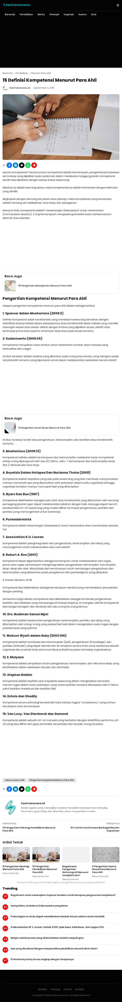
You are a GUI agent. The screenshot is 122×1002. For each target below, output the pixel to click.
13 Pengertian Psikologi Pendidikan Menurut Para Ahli (29, 829)
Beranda (10, 14)
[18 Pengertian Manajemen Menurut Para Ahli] (10, 290)
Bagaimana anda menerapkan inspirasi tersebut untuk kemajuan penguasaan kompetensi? (63, 895)
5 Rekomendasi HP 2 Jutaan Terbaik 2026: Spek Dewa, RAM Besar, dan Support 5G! (57, 927)
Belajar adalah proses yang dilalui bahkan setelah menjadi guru (47, 938)
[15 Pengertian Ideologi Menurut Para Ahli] (16, 861)
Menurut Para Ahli (11, 873)
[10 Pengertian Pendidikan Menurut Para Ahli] (46, 861)
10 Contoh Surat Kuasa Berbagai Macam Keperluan (95, 829)
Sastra (82, 14)
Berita (41, 14)
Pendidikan (26, 14)
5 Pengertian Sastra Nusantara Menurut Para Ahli (104, 869)
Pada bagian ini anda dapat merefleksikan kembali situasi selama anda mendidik (58, 916)
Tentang (55, 989)
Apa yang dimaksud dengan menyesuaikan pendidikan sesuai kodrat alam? (54, 948)
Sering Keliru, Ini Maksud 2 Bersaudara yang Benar (39, 905)
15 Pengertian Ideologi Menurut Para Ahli (16, 868)
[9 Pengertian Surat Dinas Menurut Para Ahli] (10, 432)
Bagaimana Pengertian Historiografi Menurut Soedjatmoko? (75, 871)
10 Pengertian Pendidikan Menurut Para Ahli (44, 869)
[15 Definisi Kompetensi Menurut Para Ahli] (61, 159)
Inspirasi (69, 14)
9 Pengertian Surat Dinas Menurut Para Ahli (44, 427)
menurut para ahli (14, 780)
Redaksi (42, 989)
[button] (34, 165)
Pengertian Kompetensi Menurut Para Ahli (51, 780)
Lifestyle (54, 14)
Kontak (68, 989)
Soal (93, 14)
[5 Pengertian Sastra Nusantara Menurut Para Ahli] (105, 861)
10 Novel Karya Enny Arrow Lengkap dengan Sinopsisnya (42, 959)
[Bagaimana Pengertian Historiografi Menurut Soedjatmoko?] (76, 861)
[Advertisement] (61, 44)
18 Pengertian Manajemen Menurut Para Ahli (45, 285)
